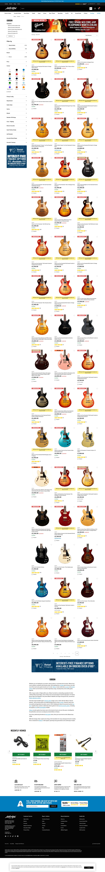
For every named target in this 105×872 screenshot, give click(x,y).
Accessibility (12, 843)
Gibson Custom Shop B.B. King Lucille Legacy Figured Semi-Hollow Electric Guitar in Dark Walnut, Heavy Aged (41, 374)
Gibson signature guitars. (35, 698)
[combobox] (56, 8)
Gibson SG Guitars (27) (13, 33)
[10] (40, 572)
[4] (40, 73)
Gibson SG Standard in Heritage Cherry (85, 62)
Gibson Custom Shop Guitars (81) (15, 29)
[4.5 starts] (35, 308)
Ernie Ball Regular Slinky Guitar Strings (41, 758)
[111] (84, 765)
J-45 (36, 707)
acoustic (62, 685)
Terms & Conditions (83, 825)
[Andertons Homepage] (11, 8)
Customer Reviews (46, 830)
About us (63, 819)
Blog (43, 827)
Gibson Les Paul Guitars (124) (14, 25)
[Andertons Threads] (15, 836)
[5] (63, 309)
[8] (40, 308)
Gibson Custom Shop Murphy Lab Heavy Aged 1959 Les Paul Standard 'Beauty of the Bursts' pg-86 (42, 641)
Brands (18, 16)
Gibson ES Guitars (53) (12, 31)
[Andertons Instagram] (10, 836)
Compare (57, 73)
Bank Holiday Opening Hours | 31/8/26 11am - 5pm (52, 1)
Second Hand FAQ (83, 821)
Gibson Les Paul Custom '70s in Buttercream (64, 567)
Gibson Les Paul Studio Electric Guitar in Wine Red (87, 640)
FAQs (43, 821)
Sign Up (53, 806)
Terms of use (7, 843)
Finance (43, 823)
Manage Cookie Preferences (19, 843)
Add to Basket (21, 754)
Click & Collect (82, 823)
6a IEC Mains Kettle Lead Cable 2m (19, 758)
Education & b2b (27, 827)
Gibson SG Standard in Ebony (38, 567)
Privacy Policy (26, 830)
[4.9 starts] (58, 72)
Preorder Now (58, 150)
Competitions (63, 825)
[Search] (90, 8)
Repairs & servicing (28, 825)
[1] (85, 230)
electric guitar (48, 700)
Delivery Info (82, 819)
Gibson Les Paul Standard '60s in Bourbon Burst (41, 302)
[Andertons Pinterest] (17, 836)
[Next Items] (95, 751)
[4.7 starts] (81, 152)
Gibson (54, 687)
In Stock (33, 71)
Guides (43, 825)
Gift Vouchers (82, 830)
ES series (61, 702)
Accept (89, 867)
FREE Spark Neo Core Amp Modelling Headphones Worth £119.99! (42, 62)
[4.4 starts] (35, 152)
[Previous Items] (9, 751)
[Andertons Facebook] (8, 836)
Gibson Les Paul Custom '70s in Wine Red (86, 601)
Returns (25, 821)
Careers (62, 823)
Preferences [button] (17, 868)
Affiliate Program (64, 830)
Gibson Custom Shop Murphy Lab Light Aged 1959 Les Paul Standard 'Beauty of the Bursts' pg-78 (65, 641)
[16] (86, 67)
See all (9, 91)
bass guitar (48, 714)
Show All (11, 36)
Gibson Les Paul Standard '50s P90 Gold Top (41, 224)
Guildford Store (64, 821)
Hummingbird (42, 707)
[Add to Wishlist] (51, 40)
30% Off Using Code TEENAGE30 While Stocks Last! (63, 758)
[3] (86, 112)
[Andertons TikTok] (13, 836)
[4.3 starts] (58, 501)
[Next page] (77, 653)
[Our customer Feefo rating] (74, 804)
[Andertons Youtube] (5, 836)
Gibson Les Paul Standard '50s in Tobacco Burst (64, 66)
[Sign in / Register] (95, 9)
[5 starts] (81, 67)
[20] (40, 229)
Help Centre (26, 819)
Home (15, 16)
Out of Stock (80, 382)
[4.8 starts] (35, 73)
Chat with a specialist (97, 843)
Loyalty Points (82, 827)
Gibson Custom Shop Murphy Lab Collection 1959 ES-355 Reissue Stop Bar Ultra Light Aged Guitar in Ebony (41, 530)
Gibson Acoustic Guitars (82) (14, 27)
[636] (21, 764)
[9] (62, 769)
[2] (63, 112)
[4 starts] (81, 270)
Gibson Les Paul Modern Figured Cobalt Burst (41, 601)
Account (25, 823)
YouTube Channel (45, 819)
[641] (42, 764)
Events (62, 827)
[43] (63, 191)
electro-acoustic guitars (64, 705)
